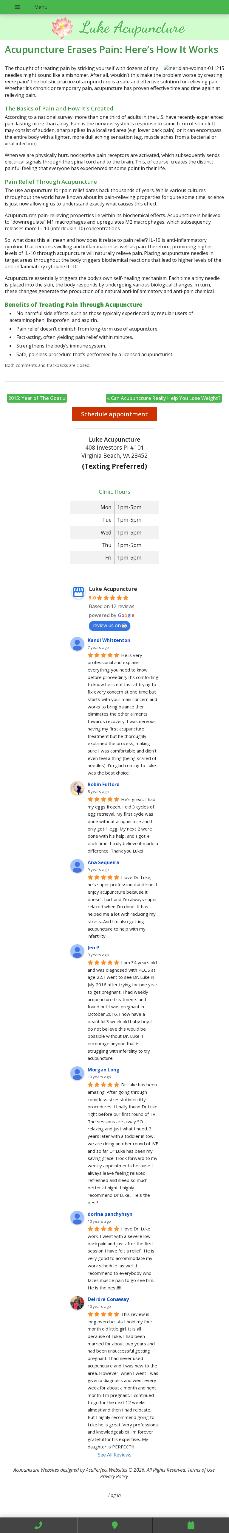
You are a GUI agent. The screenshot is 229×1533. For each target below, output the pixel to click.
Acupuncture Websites (36, 1470)
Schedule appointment (114, 414)
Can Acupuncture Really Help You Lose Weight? (164, 398)
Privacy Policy (114, 1476)
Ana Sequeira (103, 862)
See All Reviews (114, 1454)
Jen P (93, 947)
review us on (106, 625)
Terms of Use (201, 1470)
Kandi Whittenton (109, 640)
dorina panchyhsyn (110, 1214)
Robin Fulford (104, 784)
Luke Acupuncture (113, 588)
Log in (114, 1495)
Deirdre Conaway (108, 1299)
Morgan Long (104, 1069)
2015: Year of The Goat (37, 398)
